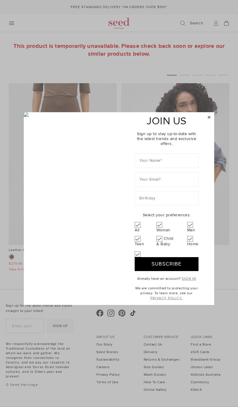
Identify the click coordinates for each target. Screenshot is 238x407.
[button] (209, 117)
